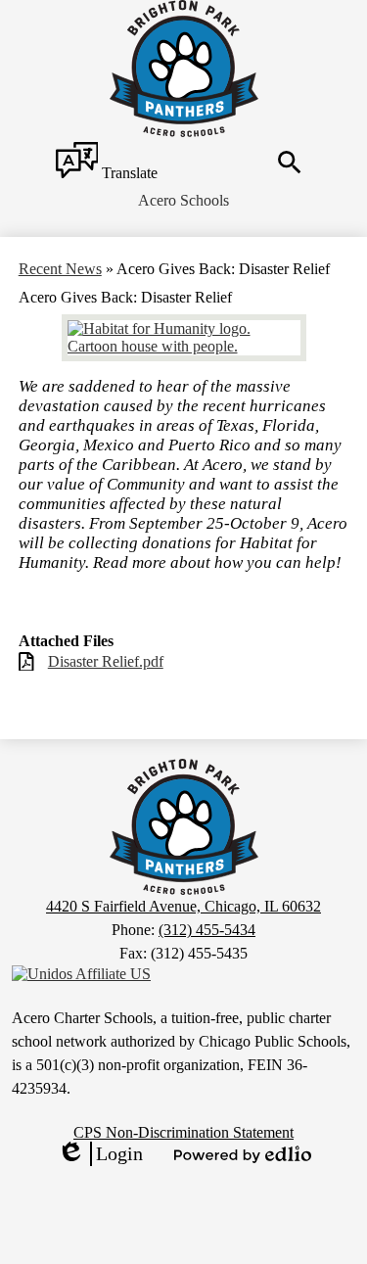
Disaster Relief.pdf (105, 661)
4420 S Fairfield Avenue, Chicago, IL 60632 (183, 906)
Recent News (60, 268)
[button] (183, 200)
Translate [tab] (128, 172)
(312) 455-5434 (207, 929)
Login (100, 1154)
